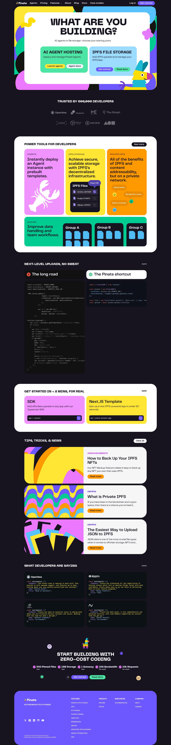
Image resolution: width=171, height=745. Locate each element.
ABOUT (137, 703)
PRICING (102, 703)
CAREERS (138, 706)
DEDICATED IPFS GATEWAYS (81, 729)
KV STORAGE (75, 710)
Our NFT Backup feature (100, 468)
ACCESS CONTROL (77, 714)
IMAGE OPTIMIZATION (79, 733)
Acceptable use (47, 737)
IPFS (73, 706)
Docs (84, 3)
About (68, 3)
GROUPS (74, 725)
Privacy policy (27, 737)
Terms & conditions (37, 737)
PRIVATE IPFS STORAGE (79, 703)
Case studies (97, 3)
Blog (76, 3)
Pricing (43, 3)
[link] (29, 720)
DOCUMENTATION (121, 703)
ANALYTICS (75, 718)
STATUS (101, 706)
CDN (72, 737)
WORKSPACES (76, 722)
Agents (33, 3)
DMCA (54, 737)
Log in (133, 3)
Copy (79, 418)
